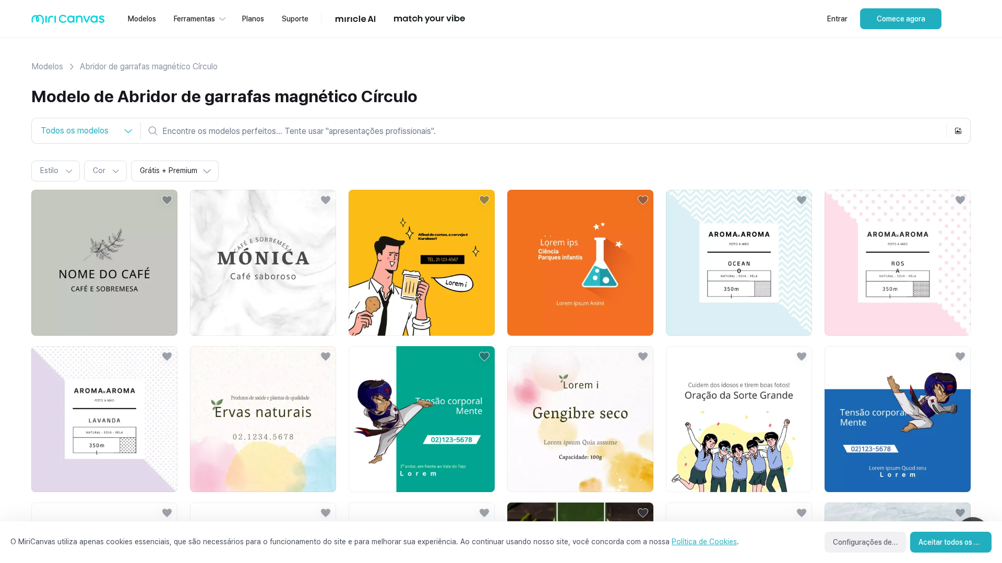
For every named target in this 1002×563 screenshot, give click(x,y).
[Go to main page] (68, 21)
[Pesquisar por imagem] (958, 131)
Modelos (47, 66)
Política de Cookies (704, 541)
